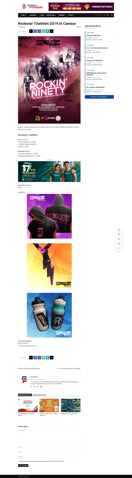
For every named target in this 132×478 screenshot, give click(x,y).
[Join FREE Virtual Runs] (119, 239)
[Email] (51, 31)
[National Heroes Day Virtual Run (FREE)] (28, 405)
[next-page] (22, 419)
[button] (112, 15)
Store (71, 15)
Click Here (26, 187)
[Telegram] (47, 31)
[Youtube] (107, 15)
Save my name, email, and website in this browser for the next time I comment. (42, 461)
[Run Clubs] (119, 244)
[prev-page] (19, 419)
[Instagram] (99, 15)
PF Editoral (22, 27)
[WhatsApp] (43, 31)
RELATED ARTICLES (25, 395)
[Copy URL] (31, 31)
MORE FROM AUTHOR (39, 395)
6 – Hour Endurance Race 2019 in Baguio (69, 368)
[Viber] (39, 31)
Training (61, 15)
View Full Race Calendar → (99, 97)
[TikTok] (102, 15)
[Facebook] (96, 15)
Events (20, 411)
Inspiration (51, 15)
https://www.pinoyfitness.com (37, 379)
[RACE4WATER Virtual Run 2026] (71, 405)
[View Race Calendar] (119, 234)
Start (23, 15)
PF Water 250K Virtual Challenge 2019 (29, 368)
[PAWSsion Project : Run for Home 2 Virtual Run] (49, 405)
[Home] (119, 230)
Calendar (32, 15)
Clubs (42, 15)
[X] (105, 15)
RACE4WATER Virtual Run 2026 (69, 413)
